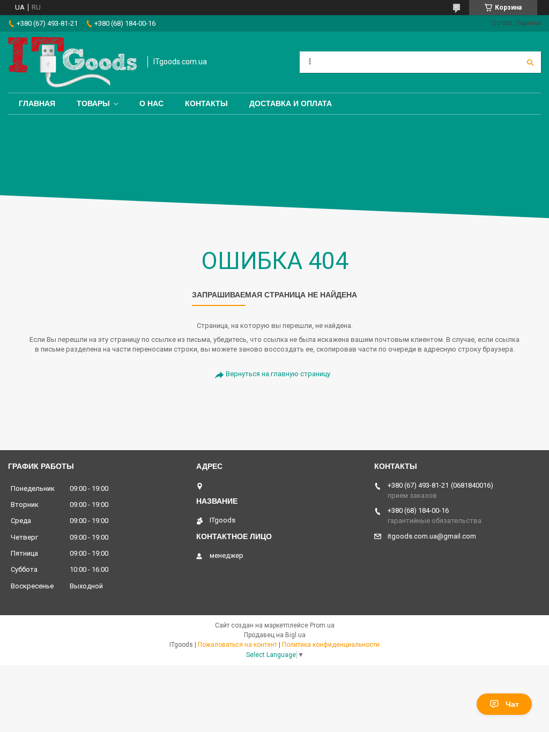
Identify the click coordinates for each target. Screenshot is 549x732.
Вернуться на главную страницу (278, 374)
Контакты (206, 103)
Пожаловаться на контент (237, 644)
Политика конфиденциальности (331, 644)
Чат (512, 704)
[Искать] (530, 62)
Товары (93, 103)
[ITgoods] (72, 62)
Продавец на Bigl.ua (275, 635)
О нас (151, 103)
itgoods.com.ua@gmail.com (432, 536)
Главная (37, 103)
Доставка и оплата (290, 103)
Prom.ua (322, 625)
